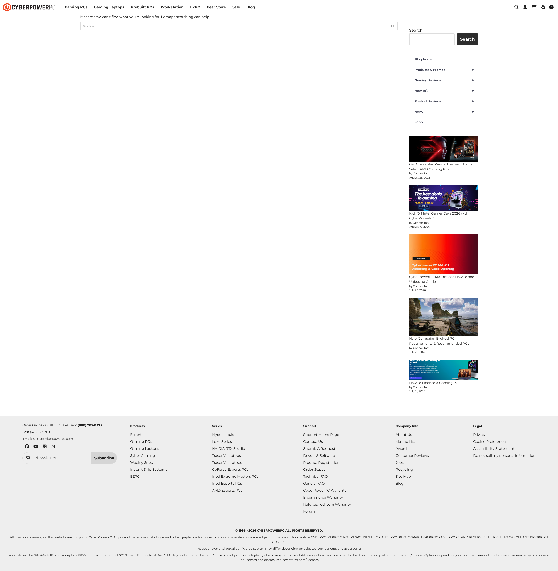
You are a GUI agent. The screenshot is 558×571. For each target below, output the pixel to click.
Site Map (403, 476)
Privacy (479, 435)
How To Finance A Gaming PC (433, 383)
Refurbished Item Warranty (327, 504)
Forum (309, 511)
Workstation (172, 7)
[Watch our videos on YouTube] (35, 447)
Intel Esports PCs (227, 483)
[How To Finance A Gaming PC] (443, 370)
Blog (251, 7)
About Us (404, 435)
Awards (402, 449)
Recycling (404, 469)
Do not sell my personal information (504, 455)
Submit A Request (319, 449)
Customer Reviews (412, 455)
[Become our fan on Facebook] (27, 447)
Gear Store (216, 7)
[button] (516, 7)
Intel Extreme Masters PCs (235, 476)
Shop (419, 122)
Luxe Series (222, 442)
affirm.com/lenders (408, 555)
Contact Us (313, 442)
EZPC (195, 7)
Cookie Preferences (490, 442)
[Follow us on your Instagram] (53, 447)
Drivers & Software (319, 455)
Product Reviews (444, 101)
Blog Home (423, 59)
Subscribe (104, 458)
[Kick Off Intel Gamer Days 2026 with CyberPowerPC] (443, 198)
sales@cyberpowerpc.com (53, 439)
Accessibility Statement (494, 449)
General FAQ (314, 483)
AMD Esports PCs (227, 490)
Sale (236, 7)
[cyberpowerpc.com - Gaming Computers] (29, 7)
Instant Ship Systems (148, 469)
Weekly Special (143, 462)
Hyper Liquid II (225, 435)
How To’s (444, 90)
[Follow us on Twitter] (45, 447)
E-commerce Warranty (323, 497)
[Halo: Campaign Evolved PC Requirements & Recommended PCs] (443, 317)
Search (416, 30)
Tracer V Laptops (226, 455)
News (444, 111)
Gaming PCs (76, 7)
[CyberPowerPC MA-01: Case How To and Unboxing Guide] (443, 254)
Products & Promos (444, 69)
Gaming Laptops (109, 7)
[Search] (393, 26)
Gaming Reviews (444, 80)
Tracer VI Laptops (227, 462)
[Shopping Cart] (534, 7)
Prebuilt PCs (142, 7)
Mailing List (405, 442)
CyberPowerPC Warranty (325, 490)
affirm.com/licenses (304, 560)
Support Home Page (321, 435)
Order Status (314, 469)
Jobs (400, 462)
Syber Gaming (142, 455)
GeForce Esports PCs (230, 469)
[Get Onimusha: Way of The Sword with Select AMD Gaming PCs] (443, 149)
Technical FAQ (315, 476)
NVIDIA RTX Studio (228, 449)
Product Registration (321, 462)
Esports (136, 435)
